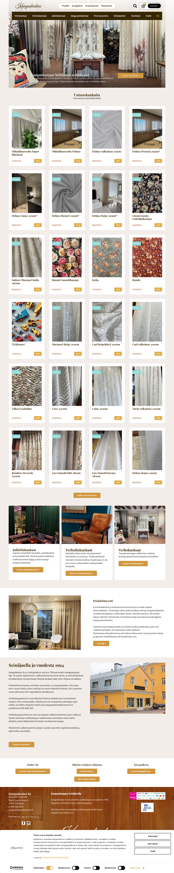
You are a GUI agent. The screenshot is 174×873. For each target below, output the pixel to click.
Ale (158, 16)
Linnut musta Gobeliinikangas (142, 217)
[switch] (75, 868)
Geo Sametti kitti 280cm (66, 473)
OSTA (38, 161)
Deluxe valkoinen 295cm (106, 151)
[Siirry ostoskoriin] (143, 6)
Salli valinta (153, 844)
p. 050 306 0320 (16, 806)
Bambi (136, 280)
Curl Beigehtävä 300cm (106, 344)
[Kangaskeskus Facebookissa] (24, 823)
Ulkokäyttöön (120, 16)
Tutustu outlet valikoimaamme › (32, 771)
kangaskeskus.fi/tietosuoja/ (56, 857)
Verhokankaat (21, 16)
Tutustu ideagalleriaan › (141, 771)
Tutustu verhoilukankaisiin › (81, 573)
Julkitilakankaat (58, 16)
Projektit (65, 5)
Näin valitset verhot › (87, 779)
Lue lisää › (101, 643)
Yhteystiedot (106, 5)
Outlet (148, 16)
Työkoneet (18, 344)
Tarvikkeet (135, 16)
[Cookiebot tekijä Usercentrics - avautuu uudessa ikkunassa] (16, 868)
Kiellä (152, 851)
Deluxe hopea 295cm (144, 473)
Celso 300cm (100, 408)
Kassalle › (154, 6)
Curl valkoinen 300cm (145, 344)
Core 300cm (59, 408)
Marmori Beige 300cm (65, 344)
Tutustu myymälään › (131, 75)
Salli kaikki (152, 836)
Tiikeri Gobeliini (22, 408)
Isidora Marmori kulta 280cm (25, 281)
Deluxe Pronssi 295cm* (146, 151)
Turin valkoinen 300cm (146, 408)
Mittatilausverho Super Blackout (25, 153)
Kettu (95, 280)
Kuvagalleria (77, 5)
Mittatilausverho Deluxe (66, 151)
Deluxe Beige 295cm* (104, 215)
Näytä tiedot (135, 868)
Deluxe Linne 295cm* (24, 215)
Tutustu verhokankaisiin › (133, 563)
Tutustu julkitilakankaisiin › (28, 569)
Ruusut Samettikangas (65, 280)
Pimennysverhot (101, 16)
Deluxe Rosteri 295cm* (65, 215)
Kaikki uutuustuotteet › (87, 495)
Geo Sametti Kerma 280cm (104, 474)
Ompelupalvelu (92, 5)
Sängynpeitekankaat (79, 16)
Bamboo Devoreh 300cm (22, 474)
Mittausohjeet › (87, 771)
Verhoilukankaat (39, 16)
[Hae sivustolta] (135, 6)
